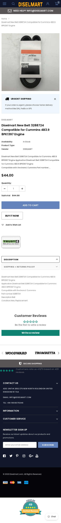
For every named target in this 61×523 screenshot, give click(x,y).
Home (4, 18)
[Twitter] (11, 456)
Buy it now (12, 215)
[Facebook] (5, 456)
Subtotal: (6, 195)
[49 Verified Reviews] (30, 521)
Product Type (7, 145)
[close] (55, 99)
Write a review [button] (31, 333)
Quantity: (6, 183)
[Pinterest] (18, 456)
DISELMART (7, 120)
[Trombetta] (45, 353)
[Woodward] (16, 353)
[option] (30, 11)
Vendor (4, 149)
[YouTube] (38, 456)
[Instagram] (25, 456)
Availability (6, 141)
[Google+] (31, 456)
